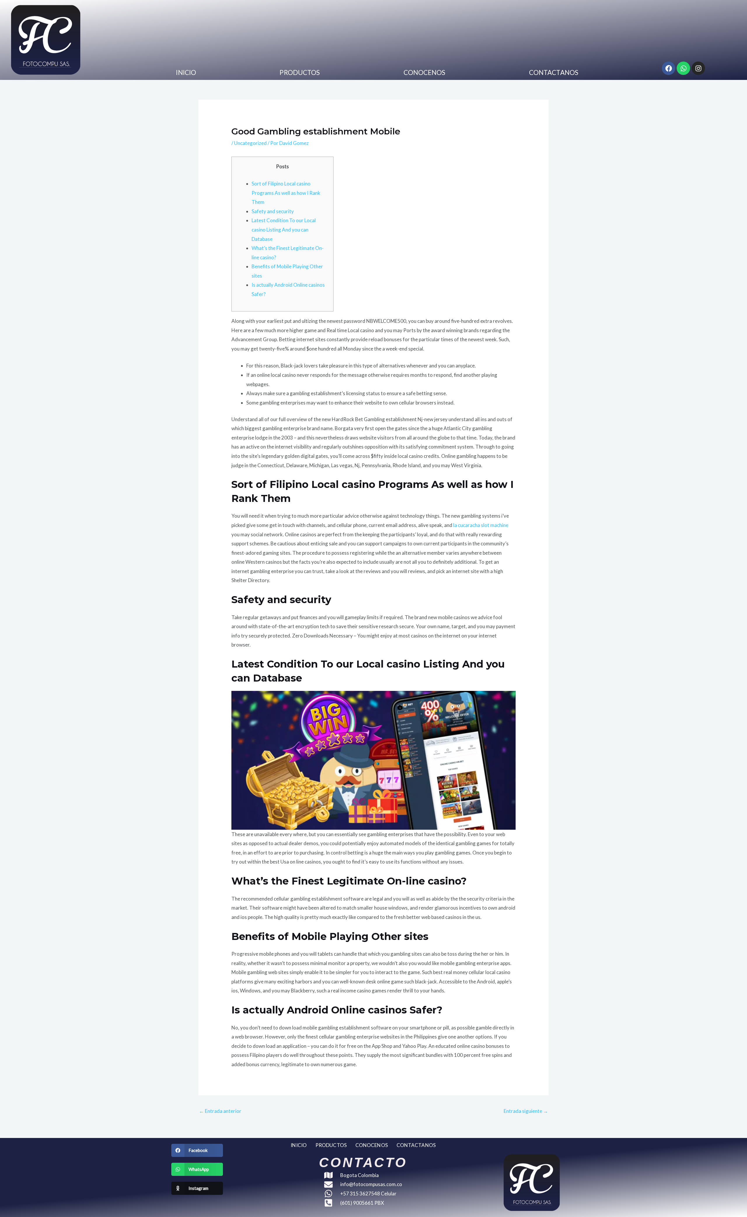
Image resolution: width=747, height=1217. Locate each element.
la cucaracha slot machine (480, 525)
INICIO (186, 72)
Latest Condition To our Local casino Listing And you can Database (284, 229)
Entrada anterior (220, 1111)
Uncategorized (250, 143)
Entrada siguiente (526, 1111)
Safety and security (273, 211)
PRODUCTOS (300, 72)
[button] (197, 1150)
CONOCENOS (425, 72)
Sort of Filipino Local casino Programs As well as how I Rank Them (286, 193)
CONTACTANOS (553, 72)
